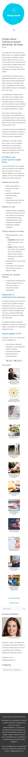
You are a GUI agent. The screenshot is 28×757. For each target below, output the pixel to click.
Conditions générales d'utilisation (12, 723)
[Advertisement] (14, 693)
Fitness (4, 47)
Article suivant (14, 603)
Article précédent (14, 598)
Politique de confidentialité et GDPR (14, 720)
